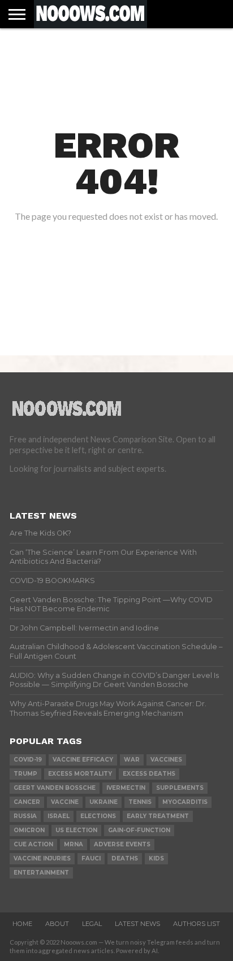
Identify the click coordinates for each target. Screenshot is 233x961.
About (57, 924)
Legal (92, 924)
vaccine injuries (42, 858)
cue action (33, 844)
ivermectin (125, 788)
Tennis (140, 802)
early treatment (158, 816)
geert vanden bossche (55, 788)
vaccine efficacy (83, 759)
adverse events (122, 844)
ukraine (103, 802)
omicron (29, 830)
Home (22, 924)
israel (59, 816)
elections (98, 816)
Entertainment (41, 872)
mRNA (73, 844)
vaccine (65, 802)
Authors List (196, 924)
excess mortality (80, 773)
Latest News (137, 924)
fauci (91, 858)
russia (25, 816)
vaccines (166, 759)
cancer (27, 802)
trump (25, 773)
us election (76, 830)
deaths (124, 858)
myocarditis (185, 802)
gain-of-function (139, 830)
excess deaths (149, 773)
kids (156, 858)
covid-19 (28, 759)
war (132, 759)
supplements (180, 788)
